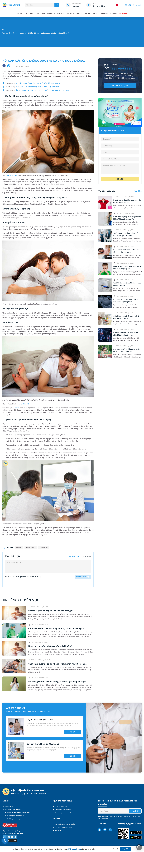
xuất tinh (16, 408)
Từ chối (115, 849)
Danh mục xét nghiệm (109, 13)
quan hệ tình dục (11, 175)
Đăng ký (128, 5)
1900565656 (9, 806)
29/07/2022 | (33, 87)
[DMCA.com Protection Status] (9, 838)
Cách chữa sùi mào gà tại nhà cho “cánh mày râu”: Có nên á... (57, 663)
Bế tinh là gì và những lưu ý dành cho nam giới (50, 610)
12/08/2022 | (33, 83)
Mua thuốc (123, 13)
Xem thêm (138, 191)
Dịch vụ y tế (40, 13)
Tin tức (87, 13)
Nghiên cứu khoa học (75, 13)
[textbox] (120, 159)
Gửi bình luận (81, 577)
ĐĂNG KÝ (134, 811)
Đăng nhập (137, 5)
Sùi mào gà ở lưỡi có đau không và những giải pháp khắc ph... (57, 681)
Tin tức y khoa (18, 33)
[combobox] (120, 159)
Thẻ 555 (95, 13)
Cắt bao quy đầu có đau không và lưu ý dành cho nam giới (56, 628)
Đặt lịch (72, 732)
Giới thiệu (30, 13)
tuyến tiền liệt (24, 404)
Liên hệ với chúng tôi (120, 86)
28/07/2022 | (38, 90)
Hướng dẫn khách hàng (55, 13)
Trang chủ (6, 33)
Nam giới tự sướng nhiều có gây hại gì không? (50, 646)
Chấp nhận (125, 849)
